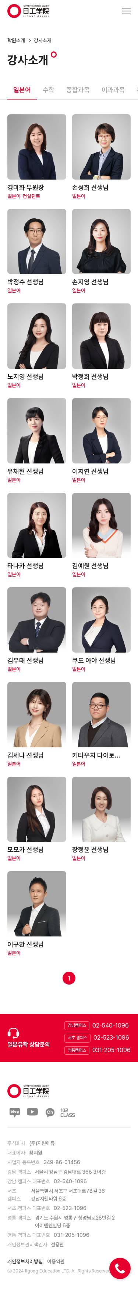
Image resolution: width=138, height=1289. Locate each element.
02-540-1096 (110, 1025)
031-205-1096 (111, 1050)
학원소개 (16, 40)
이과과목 (113, 90)
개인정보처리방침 (25, 1261)
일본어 (22, 90)
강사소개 (43, 40)
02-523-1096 (111, 1037)
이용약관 (56, 1261)
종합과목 (78, 90)
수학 (48, 90)
